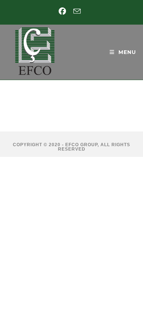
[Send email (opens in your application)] (77, 11)
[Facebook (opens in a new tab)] (64, 11)
